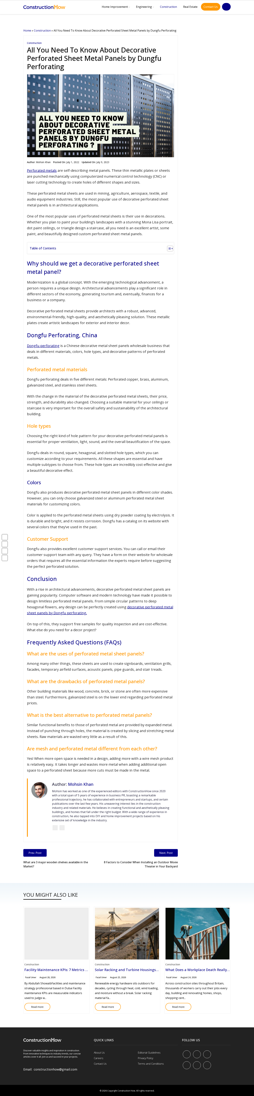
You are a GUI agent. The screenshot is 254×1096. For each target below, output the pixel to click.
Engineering (144, 7)
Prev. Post (35, 853)
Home (27, 30)
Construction (168, 7)
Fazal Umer (30, 977)
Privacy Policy (145, 1058)
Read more (34, 1005)
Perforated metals (42, 170)
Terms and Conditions (151, 1063)
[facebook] (187, 1054)
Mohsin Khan (43, 162)
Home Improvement (115, 7)
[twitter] (197, 1054)
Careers (98, 1058)
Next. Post (166, 853)
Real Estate (190, 7)
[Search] (226, 7)
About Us (99, 1052)
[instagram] (207, 1065)
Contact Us (211, 7)
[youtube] (187, 1065)
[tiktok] (197, 1065)
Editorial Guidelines (149, 1052)
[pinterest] (207, 1054)
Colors (34, 482)
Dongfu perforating (43, 345)
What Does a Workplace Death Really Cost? (201, 969)
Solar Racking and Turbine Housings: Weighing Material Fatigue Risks (153, 969)
